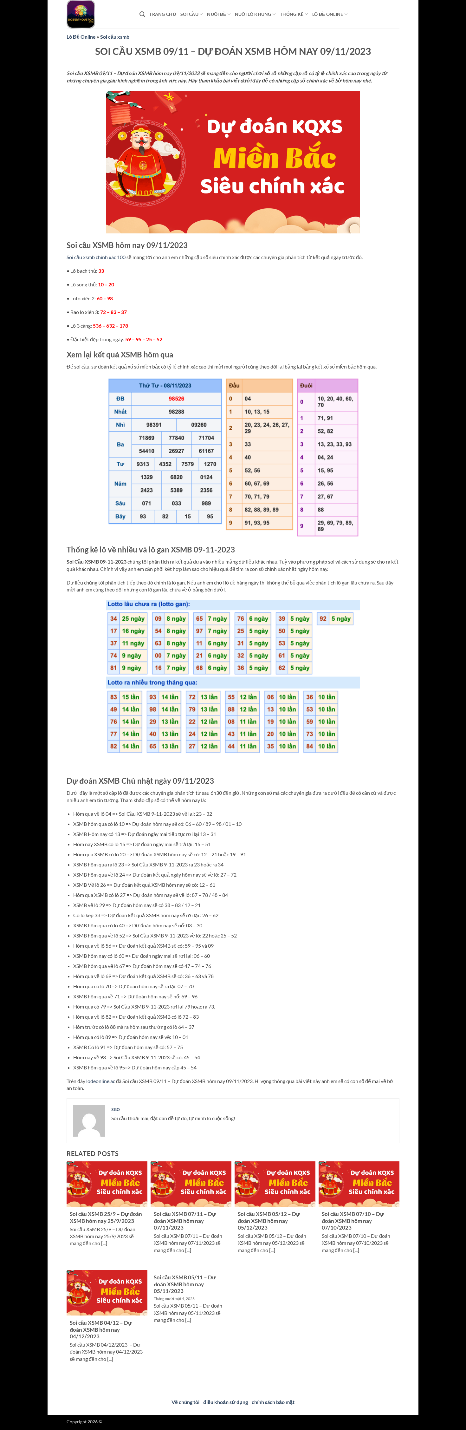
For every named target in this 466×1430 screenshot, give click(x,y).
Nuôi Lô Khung (253, 14)
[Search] (142, 14)
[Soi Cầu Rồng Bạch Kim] (98, 14)
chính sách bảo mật (273, 1402)
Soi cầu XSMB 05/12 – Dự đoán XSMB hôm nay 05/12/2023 (269, 1221)
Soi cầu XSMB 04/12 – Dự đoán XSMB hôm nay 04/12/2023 (101, 1330)
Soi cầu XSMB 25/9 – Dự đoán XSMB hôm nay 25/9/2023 (106, 1217)
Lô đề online (327, 14)
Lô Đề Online (81, 37)
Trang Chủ (162, 14)
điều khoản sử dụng (225, 1402)
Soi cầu (189, 14)
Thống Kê (291, 14)
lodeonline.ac (100, 1081)
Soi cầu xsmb (114, 37)
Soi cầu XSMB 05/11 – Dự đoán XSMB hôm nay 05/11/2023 (185, 1284)
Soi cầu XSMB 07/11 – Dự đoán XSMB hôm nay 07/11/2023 (185, 1221)
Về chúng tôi (185, 1402)
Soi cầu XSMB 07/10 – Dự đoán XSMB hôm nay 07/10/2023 (353, 1221)
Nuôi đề (216, 14)
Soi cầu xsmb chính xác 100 (96, 257)
